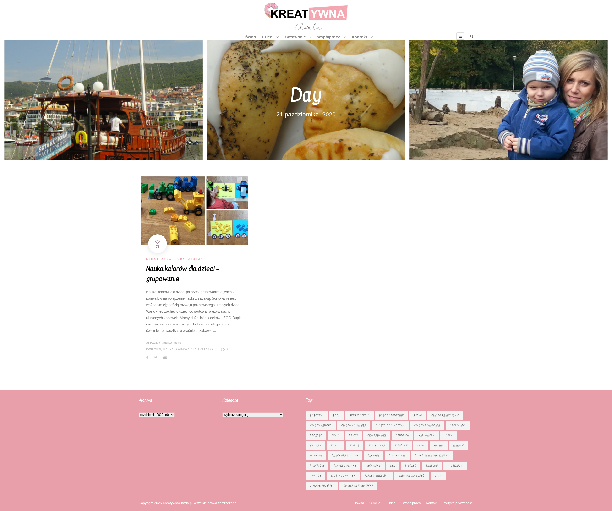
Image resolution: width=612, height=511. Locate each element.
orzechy (316, 455)
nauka (168, 349)
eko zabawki (376, 435)
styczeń (410, 465)
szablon (432, 465)
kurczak (401, 445)
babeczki (316, 415)
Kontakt (359, 36)
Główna (248, 36)
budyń (417, 415)
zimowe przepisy (322, 486)
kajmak (315, 445)
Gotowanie (295, 36)
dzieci (353, 435)
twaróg (315, 476)
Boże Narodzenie (391, 415)
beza (336, 415)
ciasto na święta (353, 425)
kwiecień (153, 349)
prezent (373, 455)
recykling (373, 465)
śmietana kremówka (358, 486)
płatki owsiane (345, 465)
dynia (335, 435)
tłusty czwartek (343, 476)
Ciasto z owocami (427, 425)
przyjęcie (317, 465)
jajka (448, 435)
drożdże (316, 435)
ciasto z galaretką (390, 425)
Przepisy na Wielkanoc (432, 455)
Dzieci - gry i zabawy (182, 259)
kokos (354, 445)
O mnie (374, 503)
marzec (458, 445)
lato (420, 445)
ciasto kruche (321, 425)
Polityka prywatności (458, 503)
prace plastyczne (345, 455)
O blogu (392, 503)
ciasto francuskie (445, 415)
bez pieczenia (360, 415)
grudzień (402, 435)
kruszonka (377, 445)
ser (392, 465)
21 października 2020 (163, 343)
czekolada (458, 425)
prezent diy (397, 455)
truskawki (455, 465)
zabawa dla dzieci (412, 476)
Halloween (426, 435)
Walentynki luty (377, 476)
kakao (335, 445)
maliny (438, 445)
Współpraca (329, 36)
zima (438, 476)
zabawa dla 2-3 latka (195, 349)
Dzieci (267, 36)
